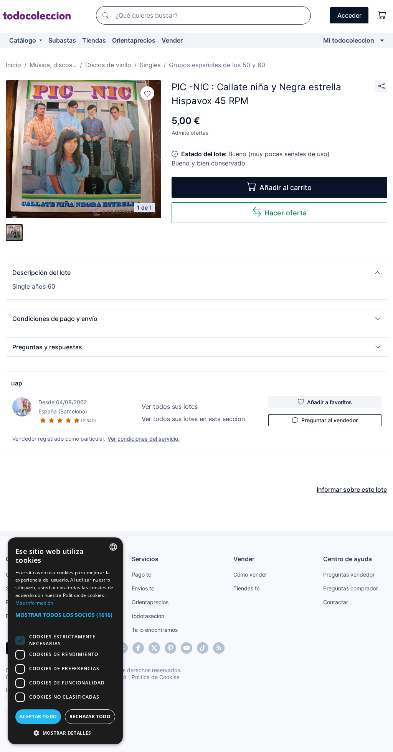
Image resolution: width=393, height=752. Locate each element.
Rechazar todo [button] (90, 716)
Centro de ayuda (347, 559)
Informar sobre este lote (352, 489)
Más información (34, 603)
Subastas (62, 40)
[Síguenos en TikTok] (202, 648)
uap (16, 383)
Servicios (145, 559)
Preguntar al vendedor (329, 420)
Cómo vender (250, 574)
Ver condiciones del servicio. (143, 438)
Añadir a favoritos (329, 402)
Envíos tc (143, 588)
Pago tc (141, 574)
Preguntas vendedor (349, 574)
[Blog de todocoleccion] (219, 648)
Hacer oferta (285, 213)
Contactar (335, 602)
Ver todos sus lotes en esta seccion (193, 419)
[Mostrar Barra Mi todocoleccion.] (382, 40)
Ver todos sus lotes (170, 406)
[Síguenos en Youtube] (186, 648)
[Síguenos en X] (154, 648)
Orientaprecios (133, 40)
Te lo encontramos (155, 629)
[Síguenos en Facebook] (138, 648)
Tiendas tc (246, 588)
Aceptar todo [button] (38, 716)
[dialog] (65, 640)
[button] (196, 272)
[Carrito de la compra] (382, 15)
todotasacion (148, 616)
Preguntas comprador (350, 588)
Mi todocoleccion (348, 40)
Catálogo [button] (23, 40)
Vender (172, 40)
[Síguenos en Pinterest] (170, 648)
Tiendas (94, 40)
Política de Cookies (155, 677)
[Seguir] (147, 93)
